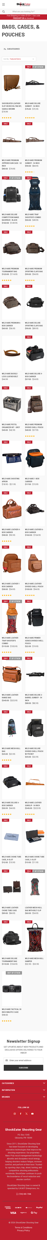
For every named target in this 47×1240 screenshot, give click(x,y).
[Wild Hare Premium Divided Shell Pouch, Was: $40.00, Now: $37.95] (35, 404)
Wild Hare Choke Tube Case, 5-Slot (34, 858)
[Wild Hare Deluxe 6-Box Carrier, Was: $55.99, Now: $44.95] (12, 782)
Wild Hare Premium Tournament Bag (10, 270)
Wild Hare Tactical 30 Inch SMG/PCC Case (11, 1010)
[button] (23, 49)
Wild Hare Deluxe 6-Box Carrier (10, 804)
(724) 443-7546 (25, 1194)
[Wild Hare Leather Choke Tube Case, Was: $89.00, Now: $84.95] (12, 887)
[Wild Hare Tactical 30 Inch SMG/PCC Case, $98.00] (12, 989)
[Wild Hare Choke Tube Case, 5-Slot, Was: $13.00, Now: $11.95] (35, 836)
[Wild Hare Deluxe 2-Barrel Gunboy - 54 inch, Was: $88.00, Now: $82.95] (35, 674)
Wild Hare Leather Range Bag (10, 696)
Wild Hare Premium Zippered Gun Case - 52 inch (12, 163)
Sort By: (6, 59)
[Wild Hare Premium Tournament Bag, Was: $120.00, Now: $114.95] (12, 248)
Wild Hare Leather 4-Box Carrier (11, 530)
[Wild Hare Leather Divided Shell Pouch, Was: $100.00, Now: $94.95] (35, 563)
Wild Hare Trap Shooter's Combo (33, 215)
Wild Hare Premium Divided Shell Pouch (34, 425)
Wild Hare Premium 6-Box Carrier (11, 324)
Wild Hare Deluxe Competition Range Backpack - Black (10, 217)
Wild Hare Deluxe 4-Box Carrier (33, 375)
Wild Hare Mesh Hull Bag (11, 749)
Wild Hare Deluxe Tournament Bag (9, 959)
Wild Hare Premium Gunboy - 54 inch (33, 161)
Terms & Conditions (23, 1227)
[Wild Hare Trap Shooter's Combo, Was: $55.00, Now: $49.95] (35, 194)
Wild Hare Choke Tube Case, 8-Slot (11, 858)
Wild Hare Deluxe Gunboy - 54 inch (32, 104)
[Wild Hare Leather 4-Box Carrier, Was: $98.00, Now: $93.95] (12, 509)
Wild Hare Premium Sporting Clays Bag (34, 270)
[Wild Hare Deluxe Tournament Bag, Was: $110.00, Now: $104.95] (12, 938)
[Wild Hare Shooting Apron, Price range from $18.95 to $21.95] (12, 458)
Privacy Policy (23, 1230)
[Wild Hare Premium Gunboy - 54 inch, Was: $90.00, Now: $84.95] (35, 140)
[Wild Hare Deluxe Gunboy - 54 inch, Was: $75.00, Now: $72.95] (35, 83)
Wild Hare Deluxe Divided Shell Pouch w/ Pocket (34, 751)
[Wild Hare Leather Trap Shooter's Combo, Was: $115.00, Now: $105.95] (12, 617)
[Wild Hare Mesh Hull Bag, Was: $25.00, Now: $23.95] (12, 728)
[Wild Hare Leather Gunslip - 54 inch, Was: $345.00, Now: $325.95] (35, 782)
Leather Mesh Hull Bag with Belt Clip (33, 909)
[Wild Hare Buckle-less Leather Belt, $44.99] (12, 353)
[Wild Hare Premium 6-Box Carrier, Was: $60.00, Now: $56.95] (12, 302)
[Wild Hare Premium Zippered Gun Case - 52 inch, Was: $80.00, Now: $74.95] (12, 140)
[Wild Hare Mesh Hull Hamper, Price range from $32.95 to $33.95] (35, 938)
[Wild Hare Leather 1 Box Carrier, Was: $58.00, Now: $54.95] (12, 563)
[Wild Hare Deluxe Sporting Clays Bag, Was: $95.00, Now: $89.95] (35, 302)
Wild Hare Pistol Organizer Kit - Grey (11, 425)
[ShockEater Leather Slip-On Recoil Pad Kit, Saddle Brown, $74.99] (12, 83)
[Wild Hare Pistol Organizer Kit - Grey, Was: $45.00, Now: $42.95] (12, 404)
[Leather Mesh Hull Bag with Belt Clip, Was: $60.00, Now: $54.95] (35, 887)
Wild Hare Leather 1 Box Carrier (11, 585)
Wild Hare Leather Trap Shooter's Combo (10, 641)
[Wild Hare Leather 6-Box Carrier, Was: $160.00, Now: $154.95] (35, 509)
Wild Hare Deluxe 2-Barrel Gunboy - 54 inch (33, 698)
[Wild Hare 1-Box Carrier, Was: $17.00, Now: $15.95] (35, 458)
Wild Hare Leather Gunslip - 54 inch (33, 804)
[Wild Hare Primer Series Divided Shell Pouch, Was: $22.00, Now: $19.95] (35, 617)
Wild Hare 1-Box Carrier (32, 480)
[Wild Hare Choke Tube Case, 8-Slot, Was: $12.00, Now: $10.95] (12, 836)
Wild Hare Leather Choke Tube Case (10, 909)
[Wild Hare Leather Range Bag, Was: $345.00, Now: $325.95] (12, 674)
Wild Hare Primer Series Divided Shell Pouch (34, 641)
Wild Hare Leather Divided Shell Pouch (34, 585)
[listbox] (22, 59)
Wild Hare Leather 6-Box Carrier (34, 530)
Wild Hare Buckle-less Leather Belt (10, 375)
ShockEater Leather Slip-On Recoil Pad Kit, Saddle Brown (12, 106)
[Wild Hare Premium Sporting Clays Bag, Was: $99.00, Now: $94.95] (35, 248)
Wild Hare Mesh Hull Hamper (34, 959)
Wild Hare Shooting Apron (10, 480)
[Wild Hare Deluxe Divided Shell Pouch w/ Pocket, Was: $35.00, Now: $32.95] (35, 728)
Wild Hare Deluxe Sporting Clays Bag (34, 324)
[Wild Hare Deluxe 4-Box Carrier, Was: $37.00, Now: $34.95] (35, 353)
